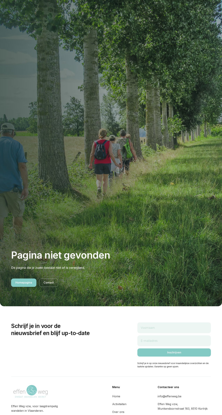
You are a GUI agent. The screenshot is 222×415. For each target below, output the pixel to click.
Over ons (118, 412)
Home (116, 396)
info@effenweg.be (169, 396)
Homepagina (23, 282)
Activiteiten (119, 404)
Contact (49, 282)
